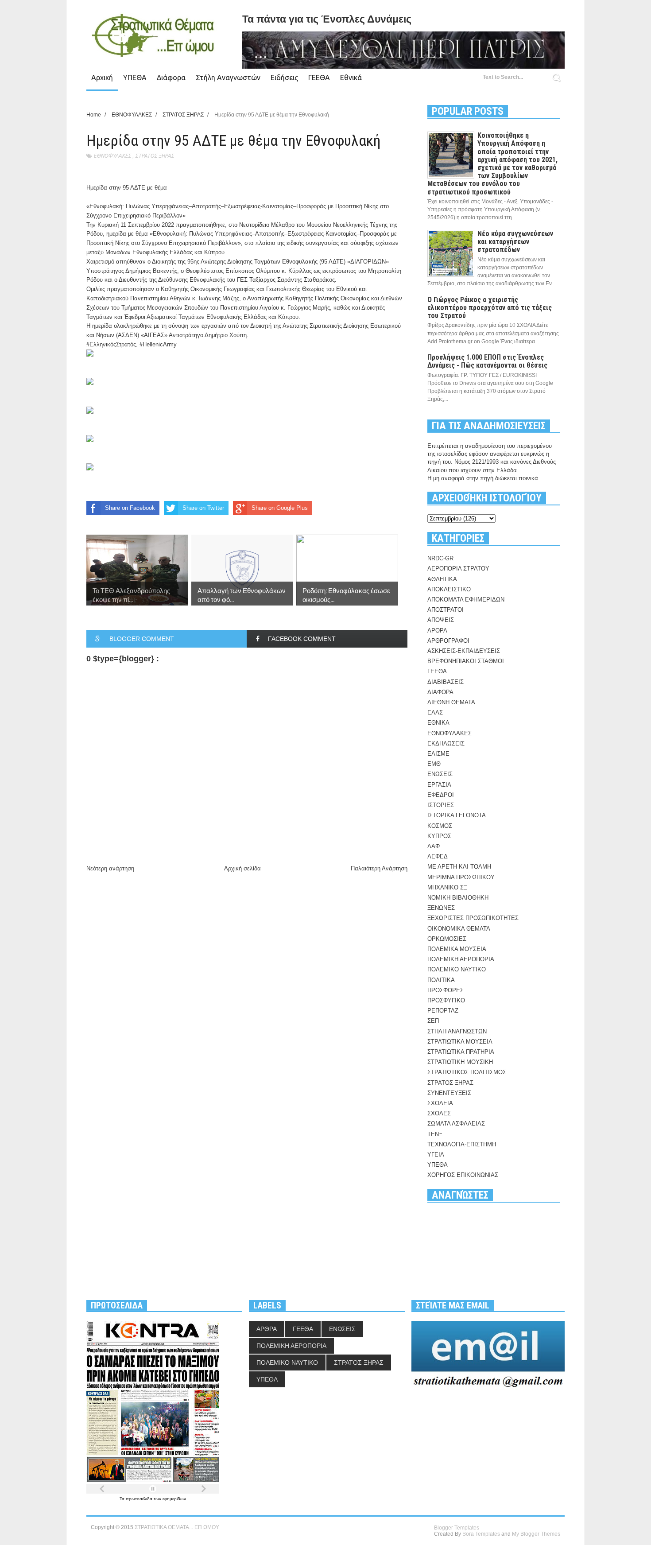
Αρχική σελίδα (242, 868)
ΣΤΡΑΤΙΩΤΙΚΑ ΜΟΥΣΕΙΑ (459, 1041)
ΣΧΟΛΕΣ (439, 1113)
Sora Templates (481, 1534)
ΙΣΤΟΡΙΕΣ (440, 805)
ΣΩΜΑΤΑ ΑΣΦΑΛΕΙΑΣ (456, 1123)
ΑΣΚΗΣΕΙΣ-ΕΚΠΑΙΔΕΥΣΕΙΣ (463, 651)
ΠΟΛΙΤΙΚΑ (441, 980)
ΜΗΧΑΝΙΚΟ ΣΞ (447, 887)
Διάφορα (171, 78)
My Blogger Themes (536, 1534)
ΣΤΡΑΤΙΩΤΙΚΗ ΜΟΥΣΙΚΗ (460, 1062)
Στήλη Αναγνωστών (228, 78)
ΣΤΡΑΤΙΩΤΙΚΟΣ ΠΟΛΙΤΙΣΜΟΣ (466, 1072)
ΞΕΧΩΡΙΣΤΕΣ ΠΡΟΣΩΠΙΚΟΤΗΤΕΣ (473, 918)
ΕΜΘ (434, 764)
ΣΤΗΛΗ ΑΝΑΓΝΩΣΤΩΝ (457, 1031)
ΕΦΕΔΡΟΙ (440, 795)
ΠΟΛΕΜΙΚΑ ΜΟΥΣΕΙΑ (456, 949)
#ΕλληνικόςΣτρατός (111, 344)
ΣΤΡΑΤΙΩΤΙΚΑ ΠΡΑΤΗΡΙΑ (460, 1051)
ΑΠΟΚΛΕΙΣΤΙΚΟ (449, 589)
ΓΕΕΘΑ (319, 78)
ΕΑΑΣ (435, 712)
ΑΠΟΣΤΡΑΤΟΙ (445, 609)
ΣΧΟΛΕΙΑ (440, 1103)
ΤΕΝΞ (434, 1134)
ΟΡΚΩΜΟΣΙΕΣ (446, 939)
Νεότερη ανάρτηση (110, 868)
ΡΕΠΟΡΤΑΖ (442, 1010)
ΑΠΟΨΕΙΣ (440, 620)
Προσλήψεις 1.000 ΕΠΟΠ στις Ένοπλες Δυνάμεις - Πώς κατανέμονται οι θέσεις (487, 361)
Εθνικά (351, 78)
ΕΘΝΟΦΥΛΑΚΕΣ (112, 156)
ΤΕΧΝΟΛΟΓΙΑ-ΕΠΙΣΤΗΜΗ (461, 1144)
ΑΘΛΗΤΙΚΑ (442, 579)
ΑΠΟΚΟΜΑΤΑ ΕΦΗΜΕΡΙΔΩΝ (465, 599)
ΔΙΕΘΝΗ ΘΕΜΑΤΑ (451, 702)
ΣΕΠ (433, 1020)
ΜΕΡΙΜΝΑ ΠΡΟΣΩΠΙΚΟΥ (461, 877)
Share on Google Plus (280, 508)
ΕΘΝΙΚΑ (438, 722)
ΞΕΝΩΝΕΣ (441, 907)
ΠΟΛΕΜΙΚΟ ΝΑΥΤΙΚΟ (456, 969)
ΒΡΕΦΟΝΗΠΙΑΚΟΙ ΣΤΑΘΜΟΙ (465, 661)
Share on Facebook (130, 508)
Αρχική (102, 78)
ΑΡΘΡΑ (437, 630)
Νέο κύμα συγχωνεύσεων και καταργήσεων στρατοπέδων (515, 241)
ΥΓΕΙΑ (435, 1154)
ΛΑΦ (433, 846)
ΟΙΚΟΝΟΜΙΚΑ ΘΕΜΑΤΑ (458, 928)
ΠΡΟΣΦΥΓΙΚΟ (446, 1000)
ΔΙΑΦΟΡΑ (440, 692)
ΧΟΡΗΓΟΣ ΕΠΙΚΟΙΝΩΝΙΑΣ (462, 1175)
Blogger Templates (456, 1528)
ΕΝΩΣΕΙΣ (440, 774)
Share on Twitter (203, 508)
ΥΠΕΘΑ (135, 78)
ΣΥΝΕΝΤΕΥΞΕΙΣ (449, 1093)
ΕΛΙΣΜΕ (438, 753)
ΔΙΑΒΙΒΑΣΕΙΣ (445, 682)
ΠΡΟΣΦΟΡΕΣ (445, 990)
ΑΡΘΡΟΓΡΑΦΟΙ (448, 640)
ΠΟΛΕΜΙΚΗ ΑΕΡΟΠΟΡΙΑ (460, 959)
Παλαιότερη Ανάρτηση (379, 868)
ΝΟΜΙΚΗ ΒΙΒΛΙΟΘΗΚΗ (457, 897)
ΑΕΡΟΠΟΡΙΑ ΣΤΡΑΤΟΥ (458, 568)
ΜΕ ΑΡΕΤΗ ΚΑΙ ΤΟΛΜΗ (459, 866)
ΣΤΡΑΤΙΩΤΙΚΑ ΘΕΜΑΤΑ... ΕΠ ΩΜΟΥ (177, 1527)
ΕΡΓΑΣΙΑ (439, 784)
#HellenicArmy (158, 344)
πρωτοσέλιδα (140, 1498)
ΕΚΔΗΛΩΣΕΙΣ (446, 743)
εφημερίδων (174, 1498)
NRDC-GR (440, 558)
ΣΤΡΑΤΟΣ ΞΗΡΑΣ (154, 156)
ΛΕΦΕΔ (437, 856)
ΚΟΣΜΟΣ (439, 826)
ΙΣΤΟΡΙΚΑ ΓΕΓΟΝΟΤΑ (456, 815)
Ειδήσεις (284, 78)
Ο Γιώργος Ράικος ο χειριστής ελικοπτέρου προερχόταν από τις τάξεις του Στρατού (489, 307)
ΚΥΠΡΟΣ (439, 836)
